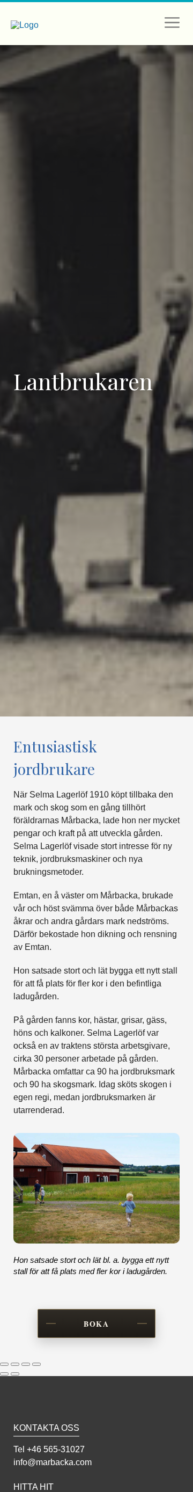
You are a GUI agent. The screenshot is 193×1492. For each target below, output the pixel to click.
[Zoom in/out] (36, 1364)
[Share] (15, 1364)
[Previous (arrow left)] (4, 1374)
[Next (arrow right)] (15, 1374)
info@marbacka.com (52, 1462)
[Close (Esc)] (4, 1364)
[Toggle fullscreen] (25, 1364)
